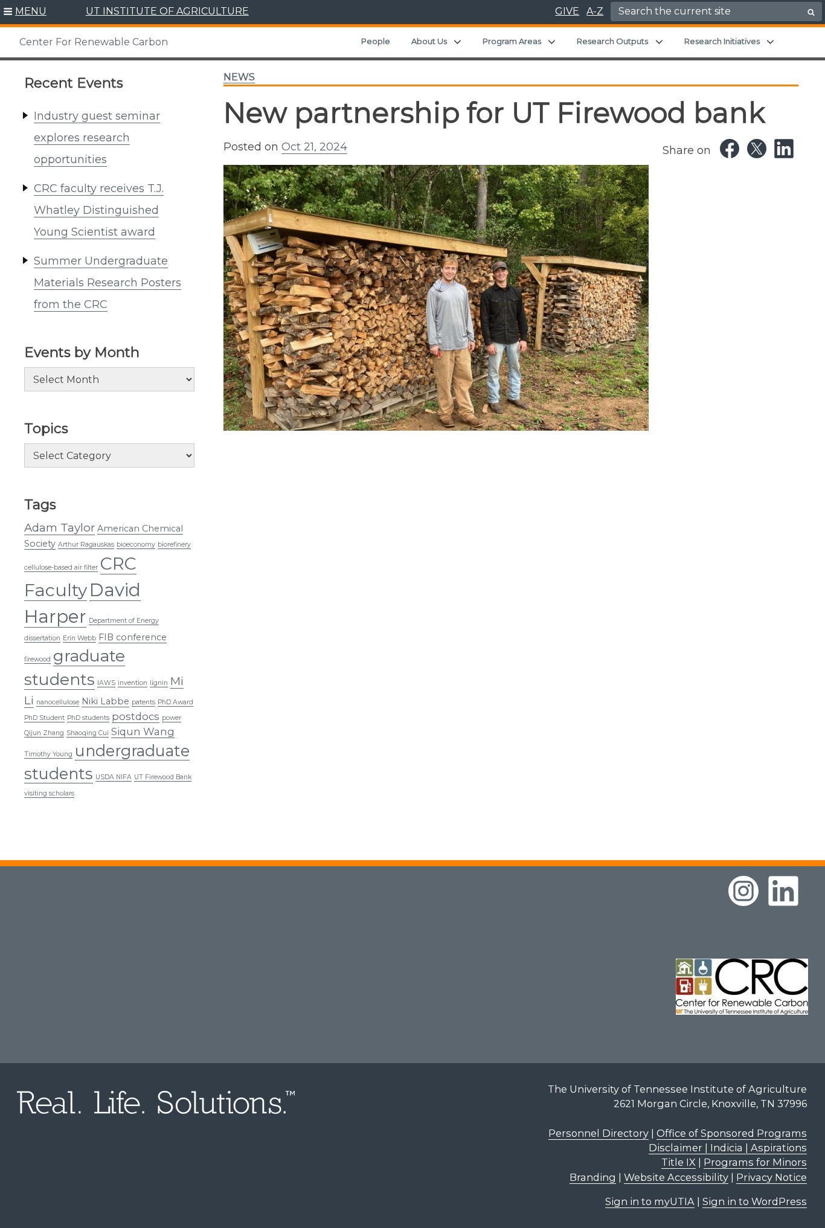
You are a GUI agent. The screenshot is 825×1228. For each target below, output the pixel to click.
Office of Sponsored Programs (731, 1133)
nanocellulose (57, 702)
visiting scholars (49, 793)
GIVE (567, 11)
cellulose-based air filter (61, 567)
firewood (37, 659)
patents (143, 702)
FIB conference (132, 637)
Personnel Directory (598, 1133)
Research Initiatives (722, 41)
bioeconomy (136, 544)
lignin (159, 683)
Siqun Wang (143, 731)
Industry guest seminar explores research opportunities (97, 137)
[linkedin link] (783, 891)
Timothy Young (48, 754)
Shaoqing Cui (87, 733)
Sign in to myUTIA (650, 1201)
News (239, 77)
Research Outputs (612, 41)
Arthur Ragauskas (86, 544)
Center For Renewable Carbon (93, 42)
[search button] (811, 12)
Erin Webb (79, 638)
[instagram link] (743, 891)
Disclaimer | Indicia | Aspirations (728, 1148)
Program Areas (512, 41)
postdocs (135, 716)
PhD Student (44, 718)
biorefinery (174, 544)
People (375, 41)
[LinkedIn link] (784, 148)
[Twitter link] (756, 148)
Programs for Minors (755, 1162)
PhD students (88, 718)
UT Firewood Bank (162, 777)
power (171, 718)
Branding (593, 1177)
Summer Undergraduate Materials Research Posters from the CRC (107, 282)
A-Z (594, 11)
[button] (25, 12)
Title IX (678, 1162)
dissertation (42, 638)
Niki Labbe (105, 701)
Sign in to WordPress (754, 1201)
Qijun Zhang (44, 733)
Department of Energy (124, 621)
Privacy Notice (771, 1177)
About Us (429, 41)
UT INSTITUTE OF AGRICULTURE (167, 11)
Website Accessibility (676, 1177)
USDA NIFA (113, 777)
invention (132, 683)
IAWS (106, 683)
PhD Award (175, 702)
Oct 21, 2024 (314, 146)
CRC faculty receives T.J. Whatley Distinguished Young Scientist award (99, 210)
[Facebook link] (729, 148)
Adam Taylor (59, 528)
